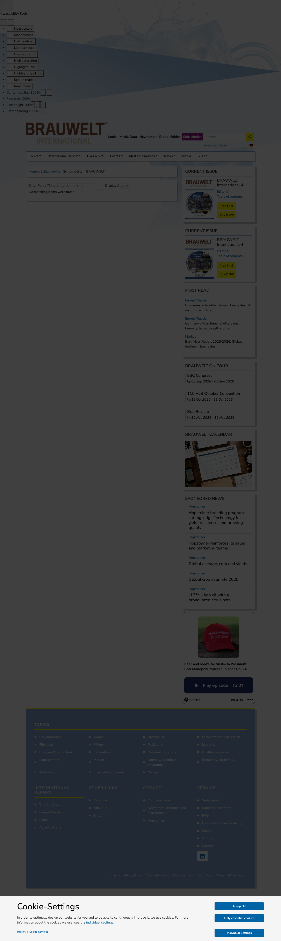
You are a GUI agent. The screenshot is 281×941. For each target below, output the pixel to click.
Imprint (21, 931)
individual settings (99, 922)
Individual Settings (239, 933)
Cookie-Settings (38, 931)
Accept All (239, 906)
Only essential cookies (239, 918)
